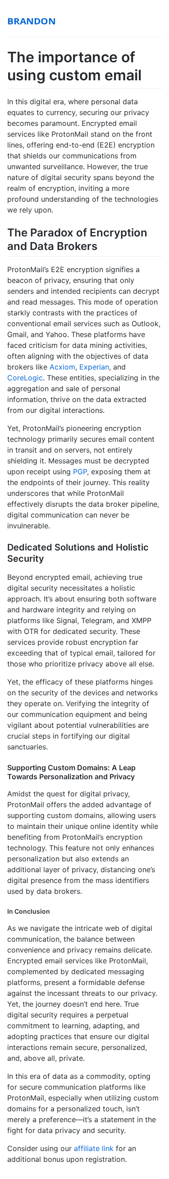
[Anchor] (102, 245)
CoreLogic (25, 377)
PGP (80, 471)
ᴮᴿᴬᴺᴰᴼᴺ (31, 23)
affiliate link (94, 1148)
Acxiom (62, 366)
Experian (94, 366)
